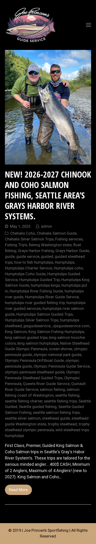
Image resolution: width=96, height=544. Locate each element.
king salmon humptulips (37, 343)
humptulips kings (45, 285)
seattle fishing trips (60, 401)
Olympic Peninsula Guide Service (62, 366)
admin (46, 226)
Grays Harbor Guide (72, 251)
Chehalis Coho (22, 233)
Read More (18, 490)
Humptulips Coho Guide (25, 274)
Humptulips (64, 262)
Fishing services (69, 239)
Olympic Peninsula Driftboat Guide (34, 360)
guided (47, 256)
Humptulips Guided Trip (39, 280)
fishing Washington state (50, 245)
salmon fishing (52, 389)
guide (10, 256)
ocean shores (60, 349)
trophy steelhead (62, 424)
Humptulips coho (68, 268)
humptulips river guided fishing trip (35, 303)
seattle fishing (67, 395)
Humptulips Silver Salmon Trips (31, 320)
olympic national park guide (57, 355)
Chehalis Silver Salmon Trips (29, 239)
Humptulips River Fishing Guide (36, 291)
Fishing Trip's (16, 245)
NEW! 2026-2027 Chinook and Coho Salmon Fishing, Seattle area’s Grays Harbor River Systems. (48, 195)
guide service (27, 256)
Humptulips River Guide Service (52, 297)
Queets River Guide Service (46, 384)
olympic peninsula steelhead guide (35, 372)
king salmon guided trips (26, 337)
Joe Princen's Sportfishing (46, 530)
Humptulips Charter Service (28, 268)
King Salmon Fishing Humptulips (56, 332)
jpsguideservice (37, 326)
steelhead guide (56, 418)
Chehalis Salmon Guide (57, 233)
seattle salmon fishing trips (56, 412)
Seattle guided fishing (38, 407)
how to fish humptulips (33, 262)
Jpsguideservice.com (70, 326)
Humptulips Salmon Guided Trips (44, 314)
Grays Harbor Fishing (36, 251)
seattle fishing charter (23, 401)
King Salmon (16, 332)
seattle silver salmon (23, 418)
